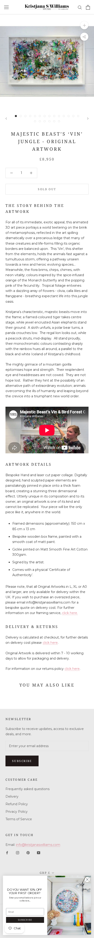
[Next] (88, 119)
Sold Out (47, 189)
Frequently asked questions (27, 789)
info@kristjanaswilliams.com (38, 845)
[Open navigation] (6, 7)
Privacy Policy (16, 812)
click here (50, 643)
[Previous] (6, 119)
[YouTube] (38, 852)
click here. (70, 613)
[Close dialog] (87, 879)
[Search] (80, 7)
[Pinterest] (28, 852)
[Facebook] (7, 852)
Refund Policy (16, 804)
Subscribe (22, 761)
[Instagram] (17, 852)
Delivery (11, 796)
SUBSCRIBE (25, 920)
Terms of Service (18, 819)
